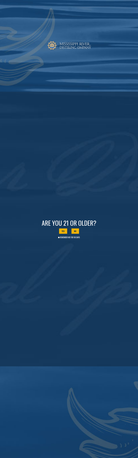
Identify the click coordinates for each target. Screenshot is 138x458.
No (75, 231)
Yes (63, 231)
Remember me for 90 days (70, 237)
